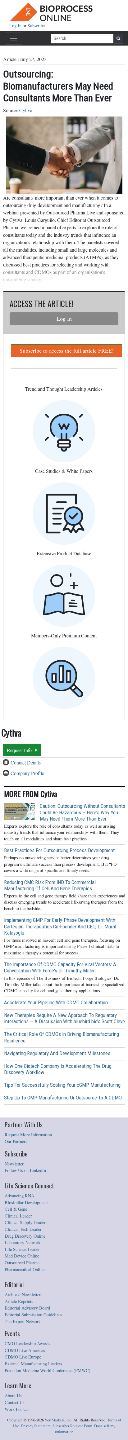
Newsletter (14, 1164)
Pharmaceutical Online (24, 1269)
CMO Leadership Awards (27, 1343)
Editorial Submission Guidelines (33, 1315)
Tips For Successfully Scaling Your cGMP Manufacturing (62, 1085)
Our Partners (16, 1141)
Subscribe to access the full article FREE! (67, 350)
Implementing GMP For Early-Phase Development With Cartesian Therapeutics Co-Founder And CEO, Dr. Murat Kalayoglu (60, 926)
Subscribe (36, 26)
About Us (13, 1395)
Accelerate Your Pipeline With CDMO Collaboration (56, 1002)
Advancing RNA (19, 1196)
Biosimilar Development (26, 1202)
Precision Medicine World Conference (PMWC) (47, 1370)
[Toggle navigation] (13, 38)
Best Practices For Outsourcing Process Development (59, 850)
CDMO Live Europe (23, 1357)
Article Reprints (19, 1301)
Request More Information (28, 1135)
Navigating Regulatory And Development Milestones (57, 1053)
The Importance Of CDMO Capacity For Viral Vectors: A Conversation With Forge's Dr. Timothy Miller (60, 967)
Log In (16, 26)
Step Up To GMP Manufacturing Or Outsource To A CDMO (63, 1097)
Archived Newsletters (24, 1294)
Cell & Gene (16, 1209)
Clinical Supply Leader (25, 1222)
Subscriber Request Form (72, 1426)
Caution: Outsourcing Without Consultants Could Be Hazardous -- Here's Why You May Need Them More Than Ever (82, 812)
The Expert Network (23, 1321)
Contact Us (15, 1402)
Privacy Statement (36, 1426)
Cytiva (25, 110)
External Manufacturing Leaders (33, 1364)
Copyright (15, 1420)
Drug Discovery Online (25, 1236)
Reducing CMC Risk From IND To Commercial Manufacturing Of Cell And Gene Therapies (50, 885)
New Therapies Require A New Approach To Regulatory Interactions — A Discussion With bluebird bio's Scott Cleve (64, 1018)
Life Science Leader (22, 1249)
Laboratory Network (22, 1242)
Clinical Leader (18, 1216)
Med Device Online (22, 1256)
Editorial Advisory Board (27, 1308)
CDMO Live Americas (25, 1350)
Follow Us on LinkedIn (25, 1170)
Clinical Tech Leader (23, 1229)
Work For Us (16, 1409)
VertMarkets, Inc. (58, 1420)
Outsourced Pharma (22, 1263)
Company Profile (27, 773)
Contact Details (26, 762)
